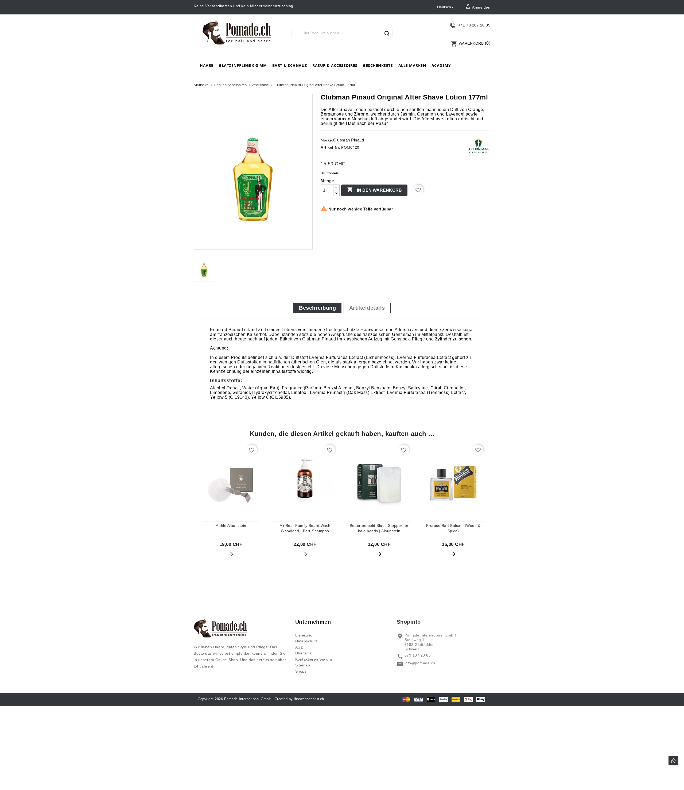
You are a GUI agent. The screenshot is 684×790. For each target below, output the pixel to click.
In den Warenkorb (374, 189)
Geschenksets (378, 65)
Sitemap (302, 665)
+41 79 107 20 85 (474, 25)
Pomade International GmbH (247, 699)
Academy (441, 65)
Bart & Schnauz (289, 65)
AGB (299, 647)
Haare (206, 65)
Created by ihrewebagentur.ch (299, 699)
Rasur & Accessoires (334, 65)
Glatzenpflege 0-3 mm (243, 65)
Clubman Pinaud (348, 140)
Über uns (303, 653)
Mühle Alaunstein (230, 525)
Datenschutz (306, 641)
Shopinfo (409, 622)
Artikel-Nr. (330, 147)
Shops (301, 671)
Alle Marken (412, 65)
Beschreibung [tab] (317, 308)
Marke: (327, 140)
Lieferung (304, 635)
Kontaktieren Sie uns (314, 659)
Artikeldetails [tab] (367, 308)
